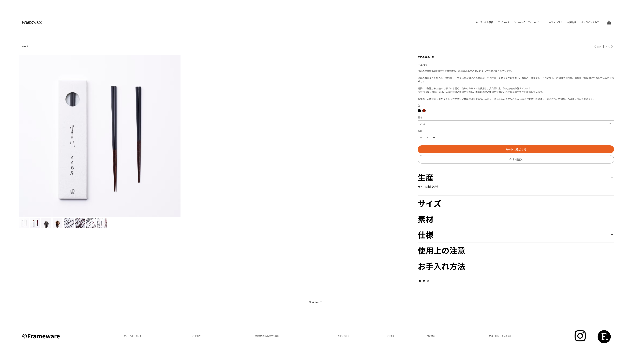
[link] (609, 22)
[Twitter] (428, 281)
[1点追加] (434, 137)
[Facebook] (420, 281)
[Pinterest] (424, 281)
